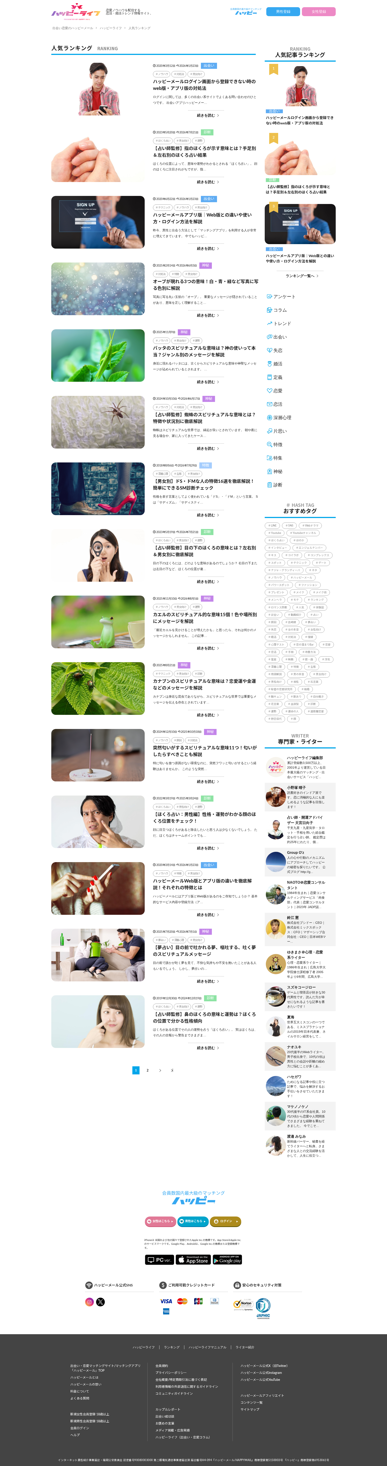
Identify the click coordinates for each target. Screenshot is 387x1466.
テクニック (164, 207)
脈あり (297, 696)
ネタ (314, 570)
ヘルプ (75, 1435)
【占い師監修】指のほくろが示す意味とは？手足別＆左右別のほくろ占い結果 (204, 152)
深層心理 (163, 474)
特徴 (176, 274)
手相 (290, 652)
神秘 (205, 265)
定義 (277, 377)
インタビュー (279, 547)
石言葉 (314, 682)
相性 (296, 682)
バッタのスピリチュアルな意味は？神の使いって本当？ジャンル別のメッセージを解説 (204, 351)
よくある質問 (79, 1398)
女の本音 (293, 629)
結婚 (307, 689)
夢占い (161, 940)
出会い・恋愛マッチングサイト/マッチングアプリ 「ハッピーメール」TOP (105, 1368)
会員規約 (161, 1366)
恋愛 (277, 390)
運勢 (199, 140)
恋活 (277, 404)
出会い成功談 (164, 1416)
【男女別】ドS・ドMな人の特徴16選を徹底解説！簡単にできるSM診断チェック (204, 484)
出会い (209, 65)
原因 (178, 740)
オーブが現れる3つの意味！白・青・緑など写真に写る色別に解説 (205, 285)
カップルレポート (168, 1409)
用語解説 (276, 674)
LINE (274, 525)
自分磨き (318, 696)
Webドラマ (311, 525)
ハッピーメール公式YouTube (260, 1379)
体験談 (320, 607)
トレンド (282, 323)
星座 (273, 659)
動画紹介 (296, 615)
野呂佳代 (276, 719)
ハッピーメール (302, 577)
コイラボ (293, 555)
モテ (296, 600)
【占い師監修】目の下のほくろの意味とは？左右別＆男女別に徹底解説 (204, 551)
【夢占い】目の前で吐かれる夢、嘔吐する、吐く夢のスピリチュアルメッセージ (204, 951)
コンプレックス (319, 555)
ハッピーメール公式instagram (261, 1373)
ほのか (300, 540)
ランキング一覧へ (300, 276)
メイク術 (321, 592)
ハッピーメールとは (84, 1377)
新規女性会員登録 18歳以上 (89, 1414)
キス (273, 555)
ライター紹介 (245, 1347)
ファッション (309, 585)
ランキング (317, 600)
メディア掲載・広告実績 (172, 1430)
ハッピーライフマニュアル (207, 1347)
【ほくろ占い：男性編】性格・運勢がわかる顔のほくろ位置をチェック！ (204, 818)
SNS (290, 525)
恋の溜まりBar (305, 644)
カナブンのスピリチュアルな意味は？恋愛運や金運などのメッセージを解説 (204, 684)
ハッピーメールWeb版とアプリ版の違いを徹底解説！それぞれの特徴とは (202, 884)
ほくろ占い (164, 140)
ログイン (226, 1221)
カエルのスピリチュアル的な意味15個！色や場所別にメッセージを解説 (205, 618)
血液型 (295, 704)
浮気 (327, 659)
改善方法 (310, 652)
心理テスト (277, 644)
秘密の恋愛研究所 (281, 689)
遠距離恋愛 (317, 711)
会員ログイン (79, 1428)
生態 (178, 474)
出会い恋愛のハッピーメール (72, 28)
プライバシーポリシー (171, 1373)
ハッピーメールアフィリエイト (262, 1395)
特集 (277, 457)
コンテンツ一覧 (251, 1402)
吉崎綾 (292, 622)
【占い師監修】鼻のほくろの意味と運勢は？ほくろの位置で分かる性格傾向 (204, 1018)
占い (315, 615)
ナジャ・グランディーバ (285, 570)
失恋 (277, 350)
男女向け (197, 74)
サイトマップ (250, 1409)
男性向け (184, 807)
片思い (280, 431)
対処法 (180, 74)
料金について (79, 1391)
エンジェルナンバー (311, 547)
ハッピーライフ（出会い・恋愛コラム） (183, 1437)
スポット (276, 563)
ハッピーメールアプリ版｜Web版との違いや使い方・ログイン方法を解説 (202, 218)
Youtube (276, 533)
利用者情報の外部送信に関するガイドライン (186, 1386)
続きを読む (206, 115)
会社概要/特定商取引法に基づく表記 (181, 1379)
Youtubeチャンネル (304, 533)
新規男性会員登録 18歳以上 (89, 1421)
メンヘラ (276, 600)
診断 (207, 132)
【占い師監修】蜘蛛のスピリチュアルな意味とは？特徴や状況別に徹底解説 (204, 418)
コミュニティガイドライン (174, 1393)
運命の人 (293, 711)
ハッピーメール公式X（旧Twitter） (265, 1366)
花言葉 (275, 704)
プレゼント (277, 592)
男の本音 (298, 674)
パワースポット (280, 585)
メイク (300, 592)
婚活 (277, 363)
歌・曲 (309, 659)
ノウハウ (163, 74)
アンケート (284, 296)
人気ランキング (139, 28)
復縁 (310, 637)
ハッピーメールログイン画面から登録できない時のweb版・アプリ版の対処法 (204, 85)
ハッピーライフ (111, 28)
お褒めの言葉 (164, 1423)
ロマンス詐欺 (279, 607)
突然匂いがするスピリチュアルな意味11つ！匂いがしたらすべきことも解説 (205, 751)
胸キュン (276, 696)
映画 (290, 659)
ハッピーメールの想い (85, 1384)
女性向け (315, 629)
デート (322, 563)
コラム (280, 310)
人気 (301, 607)
